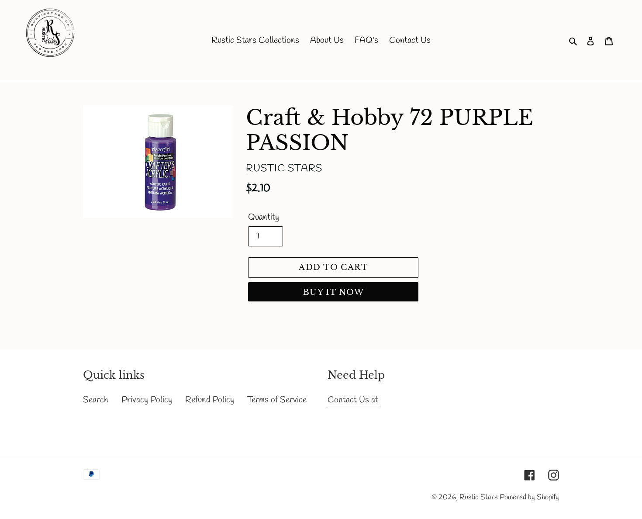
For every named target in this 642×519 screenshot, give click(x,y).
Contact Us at (354, 400)
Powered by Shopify (529, 497)
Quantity (263, 217)
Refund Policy (209, 400)
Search (95, 400)
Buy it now (333, 292)
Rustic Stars (478, 497)
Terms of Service (277, 400)
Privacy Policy (146, 400)
